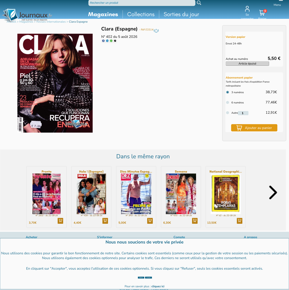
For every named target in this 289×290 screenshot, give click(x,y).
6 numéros (237, 102)
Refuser (141, 277)
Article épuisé (247, 64)
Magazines (103, 14)
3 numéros (237, 92)
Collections (141, 14)
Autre (234, 113)
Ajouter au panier (258, 127)
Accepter (148, 277)
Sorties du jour (181, 14)
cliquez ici (157, 286)
